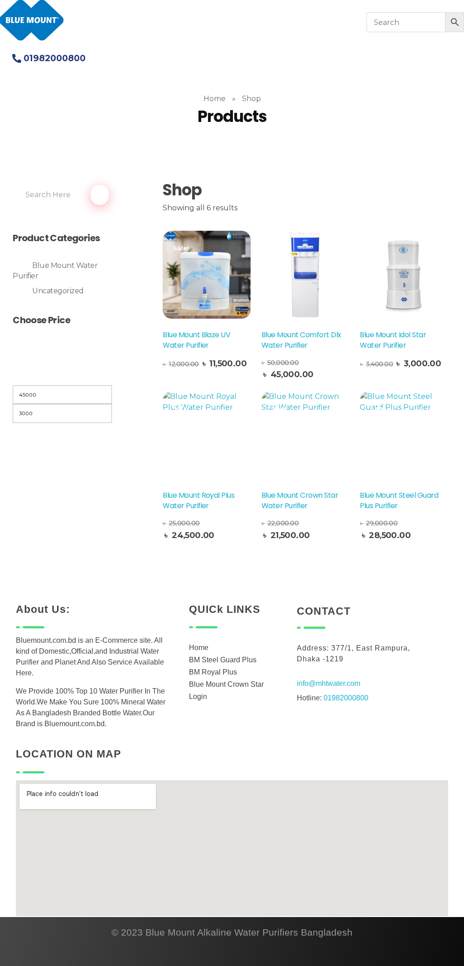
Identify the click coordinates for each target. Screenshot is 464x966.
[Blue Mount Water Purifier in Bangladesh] (31, 20)
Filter (62, 373)
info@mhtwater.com (328, 683)
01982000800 (346, 698)
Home (214, 98)
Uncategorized (58, 290)
